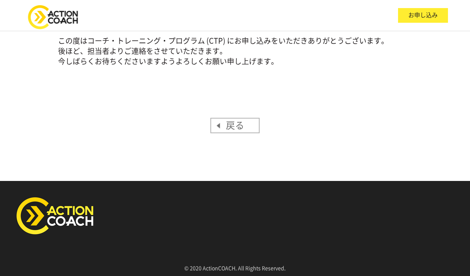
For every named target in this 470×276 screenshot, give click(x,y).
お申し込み (423, 15)
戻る (235, 125)
